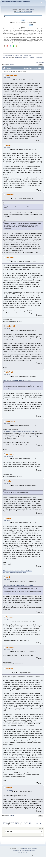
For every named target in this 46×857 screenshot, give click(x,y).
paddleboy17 (10, 326)
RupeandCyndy (11, 75)
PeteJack (9, 481)
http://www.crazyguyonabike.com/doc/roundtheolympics (17, 570)
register (31, 9)
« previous (37, 62)
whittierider (10, 195)
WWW (11, 260)
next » (42, 62)
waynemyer (10, 258)
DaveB (8, 145)
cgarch (8, 518)
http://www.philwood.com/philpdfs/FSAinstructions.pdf (18, 431)
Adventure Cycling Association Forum (16, 1)
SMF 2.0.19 (16, 850)
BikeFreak (9, 372)
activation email (28, 11)
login (27, 9)
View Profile (7, 77)
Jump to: (41, 828)
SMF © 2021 (23, 850)
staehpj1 (9, 787)
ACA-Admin (18, 57)
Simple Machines (30, 850)
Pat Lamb (9, 617)
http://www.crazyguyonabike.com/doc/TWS (14, 572)
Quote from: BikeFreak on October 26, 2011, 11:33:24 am (18, 585)
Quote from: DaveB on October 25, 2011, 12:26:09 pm (17, 380)
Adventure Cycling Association (29, 848)
